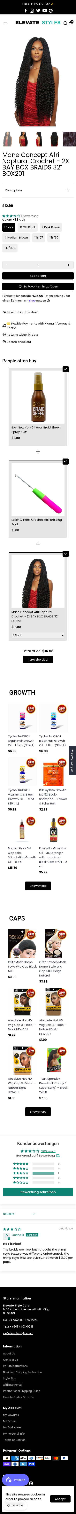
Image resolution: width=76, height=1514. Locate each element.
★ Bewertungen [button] (72, 760)
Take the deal (38, 659)
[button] (11, 216)
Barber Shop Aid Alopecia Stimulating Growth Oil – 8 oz (22, 855)
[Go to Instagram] (31, 11)
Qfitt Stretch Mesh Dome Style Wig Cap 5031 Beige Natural (52, 968)
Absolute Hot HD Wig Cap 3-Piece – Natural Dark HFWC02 (52, 1027)
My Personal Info (14, 1434)
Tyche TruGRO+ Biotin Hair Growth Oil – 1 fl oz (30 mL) (52, 740)
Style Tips (9, 1378)
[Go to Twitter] (38, 11)
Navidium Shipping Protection (22, 1372)
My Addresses (12, 1427)
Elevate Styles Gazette (18, 1397)
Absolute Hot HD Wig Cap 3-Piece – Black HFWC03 (21, 1024)
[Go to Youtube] (44, 11)
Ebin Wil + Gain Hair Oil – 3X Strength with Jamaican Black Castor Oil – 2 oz (53, 857)
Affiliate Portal (12, 1385)
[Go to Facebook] (26, 11)
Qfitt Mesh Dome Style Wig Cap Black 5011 (22, 966)
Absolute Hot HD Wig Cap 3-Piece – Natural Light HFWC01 (21, 1085)
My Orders (10, 1421)
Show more (38, 886)
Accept (60, 1499)
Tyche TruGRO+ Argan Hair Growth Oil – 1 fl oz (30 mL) (21, 740)
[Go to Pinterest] (51, 11)
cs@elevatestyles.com (18, 1333)
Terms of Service (14, 1440)
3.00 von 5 (48, 1151)
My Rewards (11, 1415)
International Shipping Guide (21, 1391)
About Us (9, 1353)
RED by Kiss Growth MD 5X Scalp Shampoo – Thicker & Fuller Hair (53, 796)
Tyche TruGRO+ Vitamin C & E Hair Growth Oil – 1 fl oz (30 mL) (21, 796)
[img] (12, 1229)
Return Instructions (15, 1366)
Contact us (10, 1360)
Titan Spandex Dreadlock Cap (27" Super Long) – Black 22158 (53, 1085)
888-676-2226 (28, 1320)
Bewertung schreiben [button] (38, 1192)
